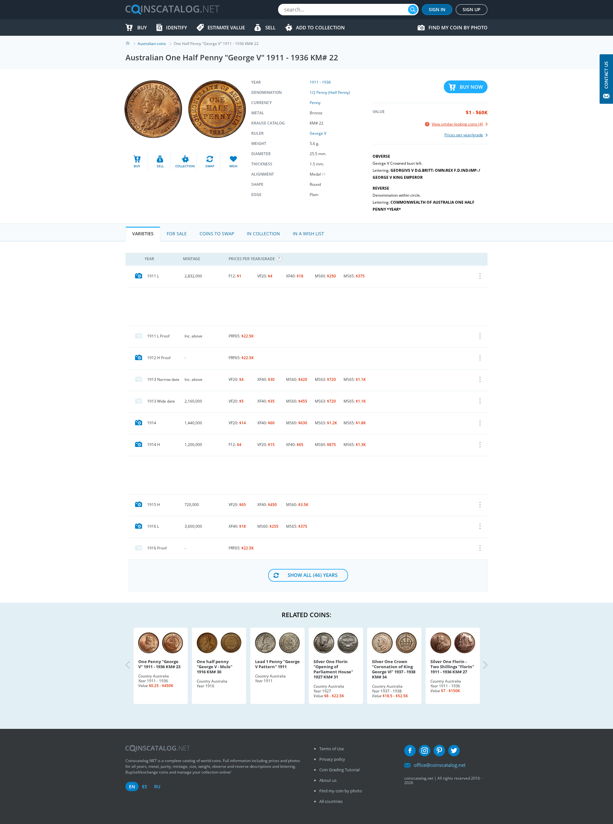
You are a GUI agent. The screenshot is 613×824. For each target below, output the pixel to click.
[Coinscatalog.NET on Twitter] (454, 750)
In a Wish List (308, 234)
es (144, 786)
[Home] (131, 43)
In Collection (263, 234)
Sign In (437, 9)
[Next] (480, 665)
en (132, 786)
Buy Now (471, 87)
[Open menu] (480, 276)
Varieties (143, 234)
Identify (176, 27)
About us (328, 780)
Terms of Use (331, 749)
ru (157, 786)
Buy (142, 27)
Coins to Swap (217, 234)
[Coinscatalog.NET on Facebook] (410, 750)
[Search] (413, 9)
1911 (314, 82)
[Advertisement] (308, 306)
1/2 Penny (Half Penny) (330, 92)
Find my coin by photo (458, 27)
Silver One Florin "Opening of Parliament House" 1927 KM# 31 (333, 669)
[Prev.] (133, 665)
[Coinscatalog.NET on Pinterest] (439, 750)
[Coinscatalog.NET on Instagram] (424, 750)
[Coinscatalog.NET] (172, 9)
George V (318, 133)
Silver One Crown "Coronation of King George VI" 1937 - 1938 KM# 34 (393, 669)
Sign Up (472, 9)
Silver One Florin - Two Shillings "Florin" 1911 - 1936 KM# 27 (452, 666)
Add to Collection (320, 27)
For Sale (177, 234)
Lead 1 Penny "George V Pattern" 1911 (277, 664)
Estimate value (226, 27)
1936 (326, 82)
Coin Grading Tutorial (339, 770)
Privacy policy (332, 759)
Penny (315, 102)
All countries (331, 801)
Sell (270, 27)
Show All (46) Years (312, 575)
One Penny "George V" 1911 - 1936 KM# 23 (159, 664)
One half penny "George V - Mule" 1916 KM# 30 (214, 666)
